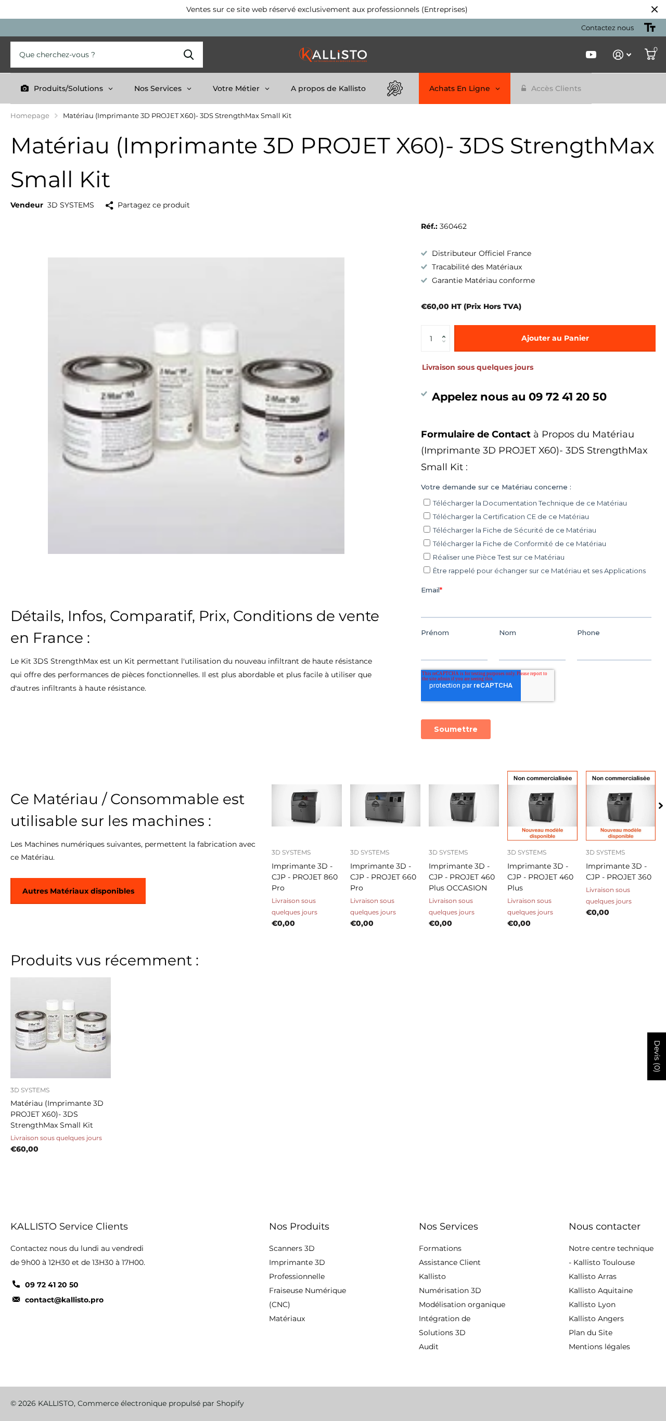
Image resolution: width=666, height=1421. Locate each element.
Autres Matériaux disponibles (78, 891)
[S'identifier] (622, 55)
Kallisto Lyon (592, 1304)
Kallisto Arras (593, 1276)
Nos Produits (299, 1226)
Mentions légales (599, 1346)
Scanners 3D (292, 1248)
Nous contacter (605, 1226)
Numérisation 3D (450, 1290)
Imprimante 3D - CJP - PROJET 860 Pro (305, 877)
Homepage (29, 115)
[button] (446, 329)
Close (654, 9)
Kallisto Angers (596, 1318)
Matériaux (287, 1318)
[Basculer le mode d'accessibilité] (650, 27)
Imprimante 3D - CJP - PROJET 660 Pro (383, 877)
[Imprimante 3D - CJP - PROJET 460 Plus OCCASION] (464, 805)
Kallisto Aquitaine (601, 1290)
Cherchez (188, 55)
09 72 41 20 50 (52, 1284)
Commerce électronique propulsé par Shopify (161, 1403)
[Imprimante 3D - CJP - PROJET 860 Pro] (307, 805)
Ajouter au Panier (555, 338)
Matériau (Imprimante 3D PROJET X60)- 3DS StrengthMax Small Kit (57, 1114)
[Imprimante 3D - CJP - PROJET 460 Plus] (542, 805)
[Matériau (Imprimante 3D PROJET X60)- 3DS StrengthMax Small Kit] (60, 1027)
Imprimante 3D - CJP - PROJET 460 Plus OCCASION (462, 877)
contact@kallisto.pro (64, 1299)
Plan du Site (590, 1332)
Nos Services (448, 1226)
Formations (440, 1248)
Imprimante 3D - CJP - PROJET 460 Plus (540, 877)
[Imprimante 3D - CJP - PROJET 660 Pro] (385, 805)
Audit (429, 1346)
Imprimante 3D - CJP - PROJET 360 (618, 871)
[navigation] (661, 805)
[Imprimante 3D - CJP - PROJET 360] (621, 805)
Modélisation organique (462, 1304)
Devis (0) (657, 1056)
